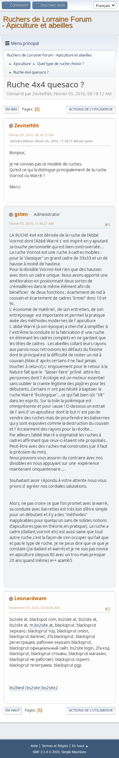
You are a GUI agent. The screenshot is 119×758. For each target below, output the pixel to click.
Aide (34, 745)
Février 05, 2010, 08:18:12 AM (31, 135)
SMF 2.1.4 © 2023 (46, 752)
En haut (12, 710)
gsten (21, 214)
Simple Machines (73, 752)
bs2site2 (50, 688)
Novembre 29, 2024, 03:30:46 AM (34, 607)
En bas (11, 109)
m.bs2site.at (41, 625)
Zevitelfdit (26, 125)
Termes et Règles (55, 745)
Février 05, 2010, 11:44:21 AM (31, 223)
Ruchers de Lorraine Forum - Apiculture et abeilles (47, 22)
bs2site (33, 688)
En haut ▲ (80, 745)
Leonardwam (30, 598)
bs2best (16, 688)
